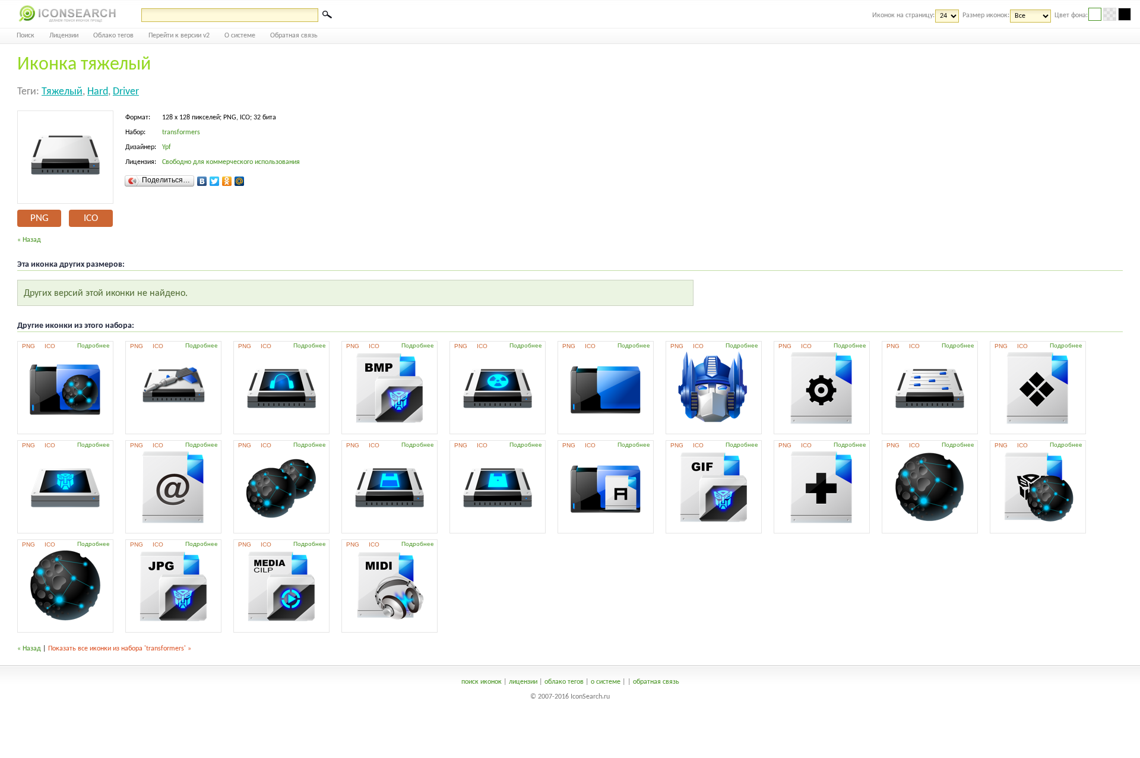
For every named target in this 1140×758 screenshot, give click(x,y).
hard (97, 91)
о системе (605, 682)
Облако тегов (113, 35)
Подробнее (93, 345)
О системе (239, 35)
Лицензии (63, 35)
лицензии (523, 682)
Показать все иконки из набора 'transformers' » (119, 648)
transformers (181, 132)
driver (126, 91)
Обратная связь (294, 35)
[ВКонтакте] (202, 181)
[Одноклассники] (227, 181)
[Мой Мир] (239, 181)
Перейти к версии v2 (179, 35)
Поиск (25, 35)
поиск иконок (481, 682)
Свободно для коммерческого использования (231, 162)
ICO (91, 218)
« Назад (29, 240)
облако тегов (564, 682)
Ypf (166, 147)
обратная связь (656, 682)
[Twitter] (214, 181)
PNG (39, 218)
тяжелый (62, 91)
